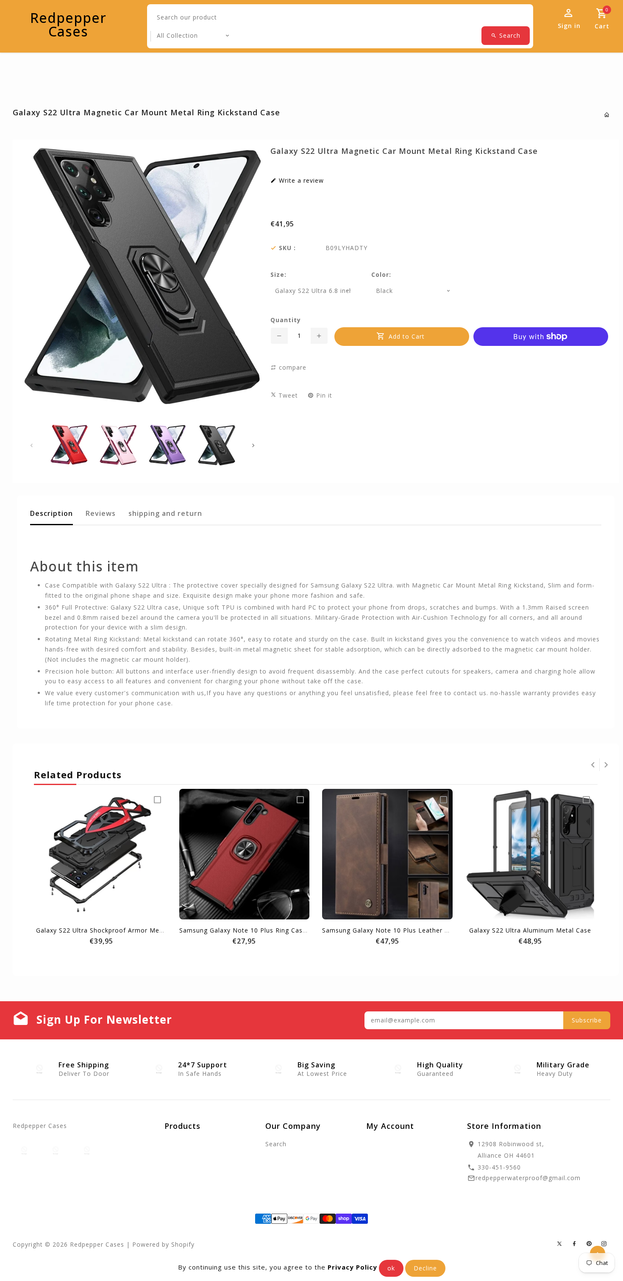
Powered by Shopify (163, 1244)
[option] (69, 444)
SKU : (287, 248)
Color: (381, 275)
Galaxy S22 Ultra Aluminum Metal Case (530, 930)
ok (391, 1268)
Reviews (101, 513)
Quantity (285, 320)
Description (51, 513)
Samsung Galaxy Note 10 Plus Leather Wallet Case (401, 930)
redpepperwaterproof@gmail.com (528, 1178)
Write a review (300, 181)
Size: (278, 275)
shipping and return (165, 513)
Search (275, 1144)
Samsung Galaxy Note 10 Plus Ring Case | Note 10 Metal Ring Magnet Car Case (305, 930)
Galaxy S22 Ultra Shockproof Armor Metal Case (110, 930)
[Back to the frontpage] (607, 115)
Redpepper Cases (68, 24)
